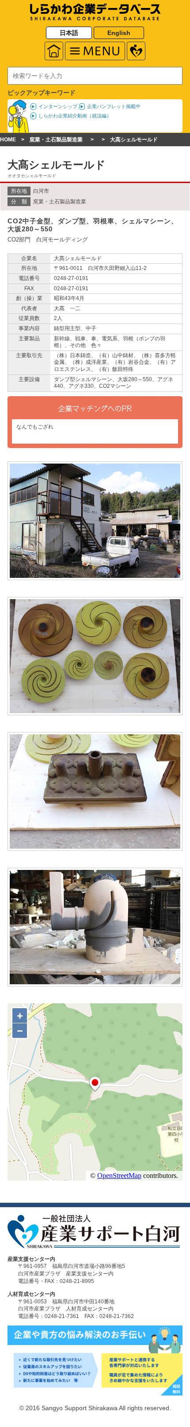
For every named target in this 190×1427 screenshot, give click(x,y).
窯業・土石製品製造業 (56, 139)
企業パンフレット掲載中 (114, 106)
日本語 (69, 32)
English (118, 32)
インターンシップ (57, 106)
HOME (8, 139)
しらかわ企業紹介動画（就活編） (74, 115)
